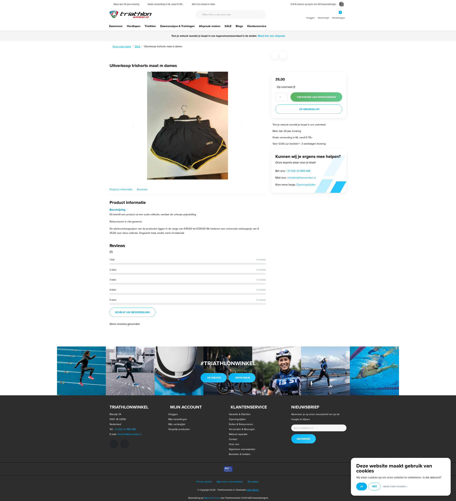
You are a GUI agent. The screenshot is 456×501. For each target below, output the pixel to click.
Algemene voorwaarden (230, 481)
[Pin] (228, 469)
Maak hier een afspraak (271, 36)
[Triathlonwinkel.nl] (131, 14)
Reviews (142, 189)
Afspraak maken (209, 26)
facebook (214, 377)
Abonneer (303, 439)
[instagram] (124, 444)
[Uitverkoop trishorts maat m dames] (188, 125)
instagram (242, 377)
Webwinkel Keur (212, 497)
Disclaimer (253, 481)
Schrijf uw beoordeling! (132, 312)
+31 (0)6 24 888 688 (298, 171)
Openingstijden (306, 184)
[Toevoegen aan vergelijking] (283, 55)
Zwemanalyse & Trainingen (177, 26)
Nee (374, 486)
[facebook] (114, 444)
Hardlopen (133, 26)
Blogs (239, 26)
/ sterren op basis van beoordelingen (313, 4)
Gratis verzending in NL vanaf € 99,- (292, 137)
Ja (361, 486)
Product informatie (121, 189)
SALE (228, 26)
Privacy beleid (204, 481)
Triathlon (150, 26)
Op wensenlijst (309, 109)
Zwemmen (116, 26)
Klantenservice (256, 26)
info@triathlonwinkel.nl (301, 177)
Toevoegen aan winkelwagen (316, 97)
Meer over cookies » (395, 486)
